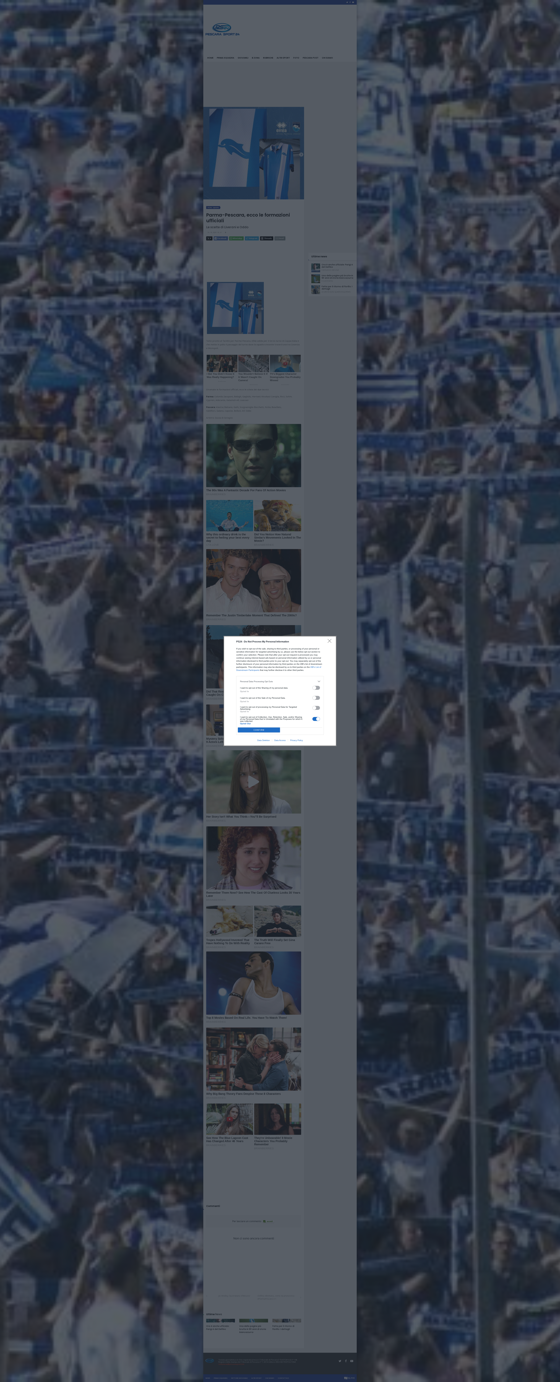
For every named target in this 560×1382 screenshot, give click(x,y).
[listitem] (280, 681)
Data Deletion (263, 740)
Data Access (280, 740)
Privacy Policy (296, 740)
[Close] (330, 642)
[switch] (316, 688)
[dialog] (280, 691)
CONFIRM (259, 730)
